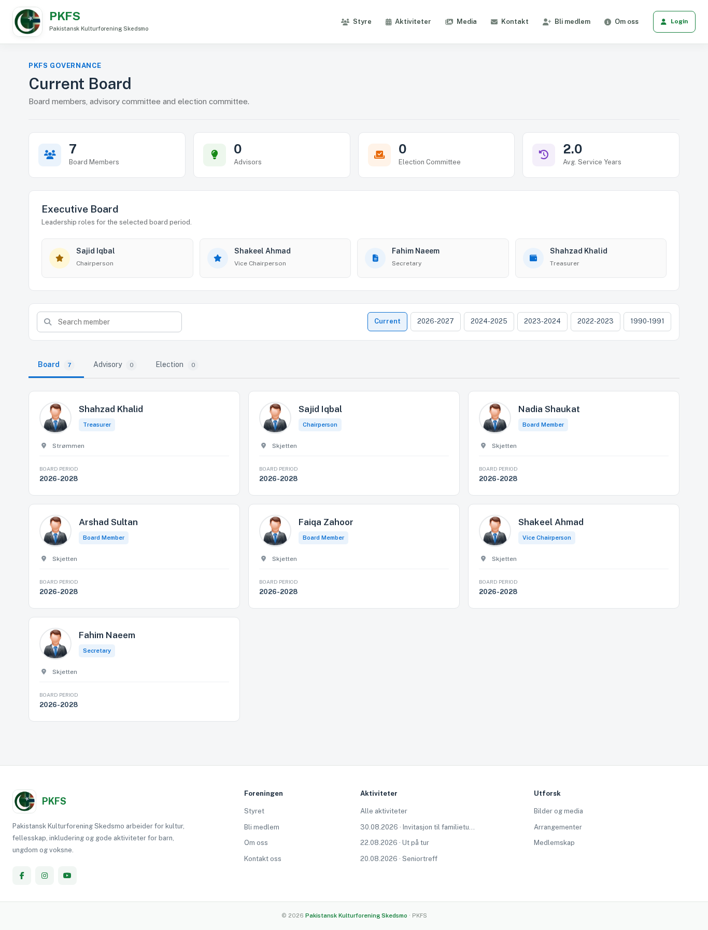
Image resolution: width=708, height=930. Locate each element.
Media (467, 21)
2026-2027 (435, 321)
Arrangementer (558, 827)
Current (387, 321)
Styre (362, 21)
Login (679, 21)
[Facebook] (21, 875)
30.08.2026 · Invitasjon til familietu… (417, 827)
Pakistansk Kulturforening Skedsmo (357, 915)
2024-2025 (489, 321)
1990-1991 (647, 321)
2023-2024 (542, 321)
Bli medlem (572, 21)
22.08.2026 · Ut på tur (394, 843)
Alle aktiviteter (383, 811)
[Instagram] (44, 875)
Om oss (627, 21)
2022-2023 (595, 321)
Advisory (113, 364)
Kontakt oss (262, 859)
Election (175, 364)
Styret (254, 811)
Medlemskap (554, 843)
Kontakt (515, 21)
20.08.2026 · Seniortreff (398, 859)
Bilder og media (558, 811)
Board (55, 364)
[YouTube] (67, 875)
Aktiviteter (413, 21)
